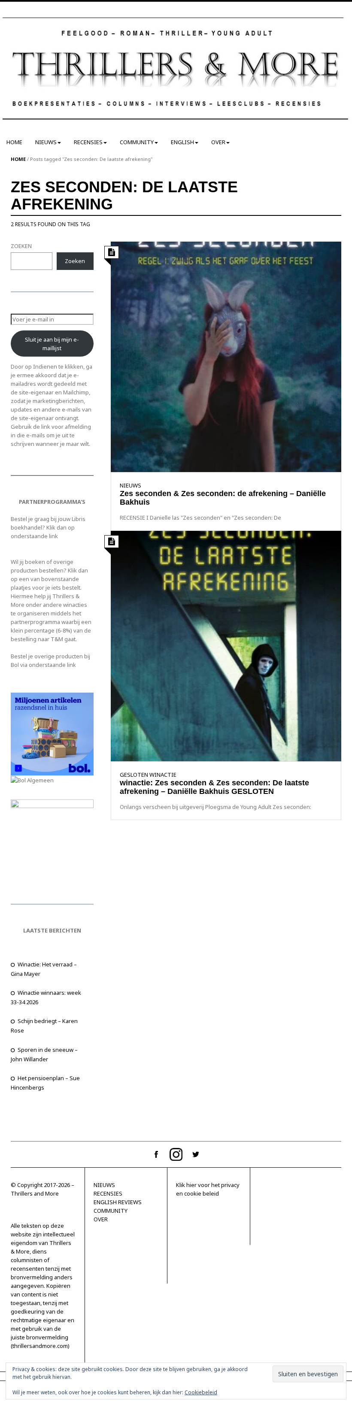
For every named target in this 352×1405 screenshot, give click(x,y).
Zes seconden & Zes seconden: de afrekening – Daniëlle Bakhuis (223, 497)
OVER (218, 142)
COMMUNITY (137, 142)
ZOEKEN (21, 246)
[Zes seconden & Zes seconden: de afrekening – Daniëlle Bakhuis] (226, 356)
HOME (14, 142)
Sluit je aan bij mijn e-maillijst (52, 344)
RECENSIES (88, 142)
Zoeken (75, 261)
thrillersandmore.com (40, 1346)
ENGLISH (182, 142)
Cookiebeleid (201, 1392)
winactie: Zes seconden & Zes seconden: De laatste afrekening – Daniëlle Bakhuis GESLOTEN (214, 787)
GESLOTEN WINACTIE (148, 774)
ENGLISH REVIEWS (118, 1202)
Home (18, 159)
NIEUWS (46, 142)
